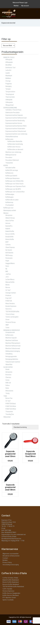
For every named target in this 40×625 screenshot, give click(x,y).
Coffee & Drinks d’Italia (10, 578)
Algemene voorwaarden (11, 554)
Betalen (5, 560)
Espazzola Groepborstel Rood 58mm (30, 453)
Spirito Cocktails (8, 600)
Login (25, 2)
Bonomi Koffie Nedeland (11, 584)
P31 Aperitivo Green (9, 597)
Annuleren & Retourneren (11, 556)
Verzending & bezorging (11, 565)
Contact (5, 558)
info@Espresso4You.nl (13, 528)
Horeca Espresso (8, 591)
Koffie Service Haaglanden (11, 593)
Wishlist (16, 5)
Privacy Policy (7, 562)
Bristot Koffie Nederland (11, 582)
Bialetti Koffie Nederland (11, 580)
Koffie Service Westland (11, 595)
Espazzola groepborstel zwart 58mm (10, 487)
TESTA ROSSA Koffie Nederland (13, 586)
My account (25, 5)
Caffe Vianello (7, 589)
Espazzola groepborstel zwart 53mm (10, 453)
